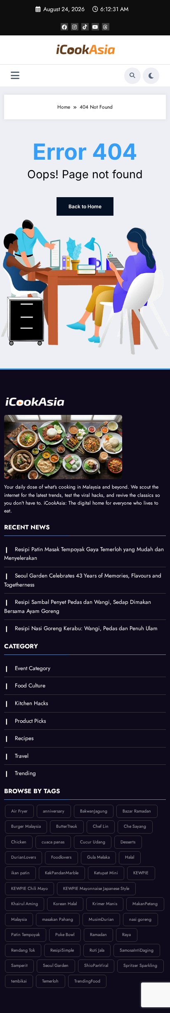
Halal (129, 857)
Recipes (24, 738)
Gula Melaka (98, 857)
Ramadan (98, 934)
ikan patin (20, 873)
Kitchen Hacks (31, 703)
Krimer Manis (104, 904)
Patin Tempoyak (25, 934)
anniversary (53, 811)
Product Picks (30, 721)
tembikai (19, 981)
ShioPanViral (96, 965)
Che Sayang (135, 826)
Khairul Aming (24, 904)
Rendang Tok (23, 950)
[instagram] (74, 26)
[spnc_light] (151, 76)
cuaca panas (53, 842)
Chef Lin (101, 826)
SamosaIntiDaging (136, 950)
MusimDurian (101, 919)
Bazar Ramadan (137, 811)
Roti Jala (97, 950)
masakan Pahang (57, 919)
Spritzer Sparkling (140, 965)
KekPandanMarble (61, 873)
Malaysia (19, 919)
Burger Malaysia (26, 826)
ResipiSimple (62, 950)
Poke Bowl (64, 934)
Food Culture (30, 685)
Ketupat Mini (106, 873)
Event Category (32, 668)
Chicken (18, 842)
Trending (25, 773)
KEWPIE (141, 873)
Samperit (19, 965)
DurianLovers (23, 857)
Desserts (127, 842)
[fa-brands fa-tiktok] (85, 26)
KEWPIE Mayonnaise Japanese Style (96, 888)
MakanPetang (145, 904)
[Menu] (15, 75)
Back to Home (85, 206)
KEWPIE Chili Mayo (29, 888)
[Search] (132, 76)
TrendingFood (87, 981)
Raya (126, 934)
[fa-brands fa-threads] (105, 26)
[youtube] (95, 26)
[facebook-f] (64, 26)
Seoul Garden (55, 965)
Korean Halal (65, 904)
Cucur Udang (92, 842)
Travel (21, 756)
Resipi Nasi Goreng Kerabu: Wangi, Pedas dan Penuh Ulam (86, 628)
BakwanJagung (93, 811)
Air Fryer (19, 811)
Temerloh (50, 981)
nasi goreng (140, 919)
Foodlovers (61, 857)
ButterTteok (66, 826)
